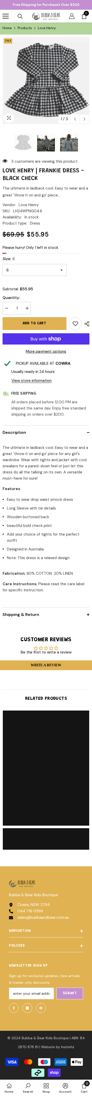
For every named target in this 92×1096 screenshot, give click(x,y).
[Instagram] (27, 1008)
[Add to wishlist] (75, 323)
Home (7, 28)
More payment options (46, 351)
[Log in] (72, 16)
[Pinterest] (41, 1008)
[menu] (6, 16)
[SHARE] (85, 324)
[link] (46, 836)
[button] (75, 119)
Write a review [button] (46, 665)
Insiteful (67, 1047)
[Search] (20, 16)
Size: (9, 258)
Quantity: (11, 297)
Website (48, 1047)
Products (25, 28)
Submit (70, 993)
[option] (46, 80)
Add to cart (34, 323)
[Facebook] (14, 1008)
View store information (32, 380)
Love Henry (29, 204)
